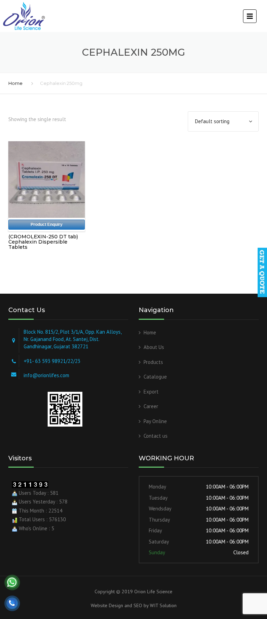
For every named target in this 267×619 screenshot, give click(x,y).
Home (15, 83)
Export (151, 391)
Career (151, 406)
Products (153, 362)
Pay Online (155, 421)
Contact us (156, 435)
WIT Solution (162, 605)
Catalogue (155, 376)
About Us (154, 347)
